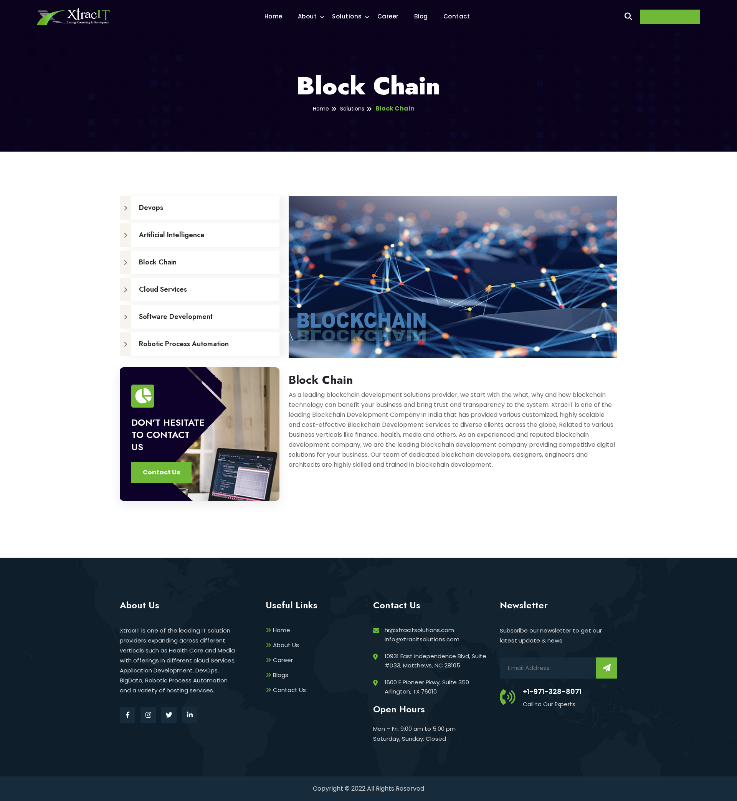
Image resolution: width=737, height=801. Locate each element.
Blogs (280, 675)
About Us (286, 645)
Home (273, 16)
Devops (151, 208)
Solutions (347, 16)
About (307, 16)
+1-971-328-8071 (552, 691)
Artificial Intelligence (172, 235)
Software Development (176, 317)
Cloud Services (163, 289)
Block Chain (395, 108)
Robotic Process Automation (184, 344)
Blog (421, 16)
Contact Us (289, 690)
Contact (456, 16)
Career (388, 16)
